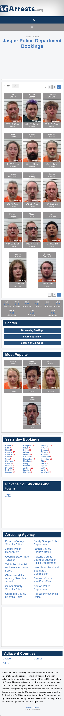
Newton (45, 448)
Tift (43, 461)
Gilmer (27, 452)
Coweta (9, 463)
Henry (26, 463)
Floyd (26, 448)
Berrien (9, 445)
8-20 (27, 304)
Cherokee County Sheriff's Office (15, 595)
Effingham (28, 445)
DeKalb (9, 470)
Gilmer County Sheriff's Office (13, 588)
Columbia (10, 461)
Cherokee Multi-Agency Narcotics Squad (15, 578)
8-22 (47, 304)
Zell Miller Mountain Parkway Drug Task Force (16, 567)
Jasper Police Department (13, 550)
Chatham (10, 454)
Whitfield (46, 472)
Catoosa (10, 452)
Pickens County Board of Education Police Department (45, 559)
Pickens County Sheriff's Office (14, 543)
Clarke (8, 457)
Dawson (9, 466)
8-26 (53, 313)
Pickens (45, 452)
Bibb (8, 448)
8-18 (6, 304)
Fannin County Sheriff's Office (42, 550)
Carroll (8, 450)
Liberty (27, 470)
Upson (44, 466)
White (44, 470)
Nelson (8, 497)
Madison (27, 472)
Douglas (10, 472)
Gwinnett (28, 457)
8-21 (37, 304)
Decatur (9, 468)
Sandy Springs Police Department (46, 543)
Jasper (8, 494)
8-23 (58, 304)
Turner (44, 463)
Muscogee (46, 445)
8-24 (12, 313)
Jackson (28, 468)
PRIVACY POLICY (32, 708)
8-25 (32, 313)
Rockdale (46, 459)
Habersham (29, 459)
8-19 (17, 304)
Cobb (8, 459)
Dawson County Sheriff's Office (43, 580)
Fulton (27, 450)
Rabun (44, 454)
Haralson (27, 461)
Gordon (27, 454)
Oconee (45, 450)
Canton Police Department (42, 588)
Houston (28, 466)
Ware (44, 468)
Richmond (46, 457)
